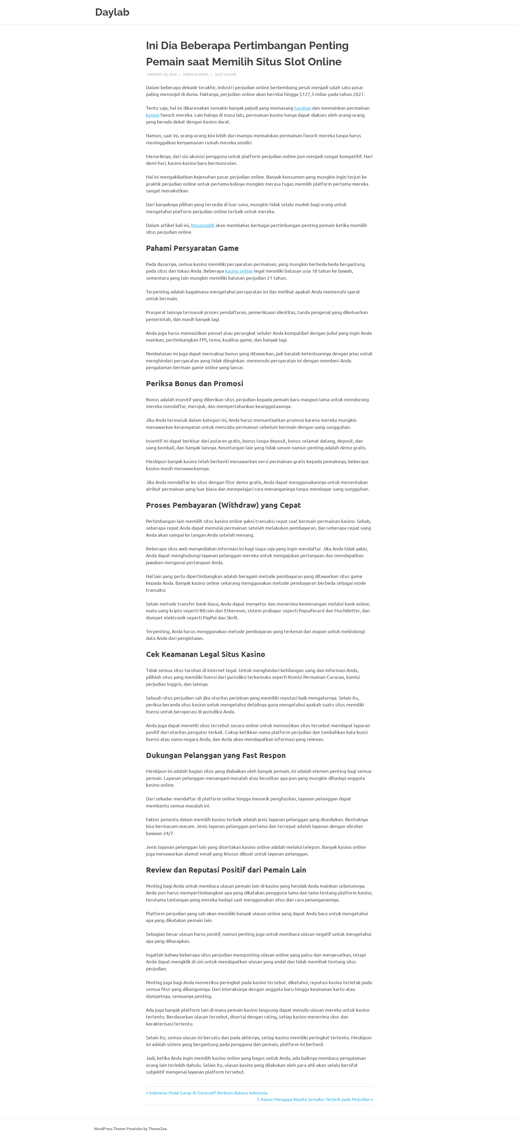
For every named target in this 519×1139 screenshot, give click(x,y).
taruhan (302, 108)
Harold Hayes (195, 74)
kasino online (239, 270)
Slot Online (225, 74)
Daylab (112, 12)
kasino (152, 115)
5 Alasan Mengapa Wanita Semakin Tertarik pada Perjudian (313, 1099)
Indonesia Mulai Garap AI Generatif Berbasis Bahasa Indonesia (208, 1092)
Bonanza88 (202, 225)
